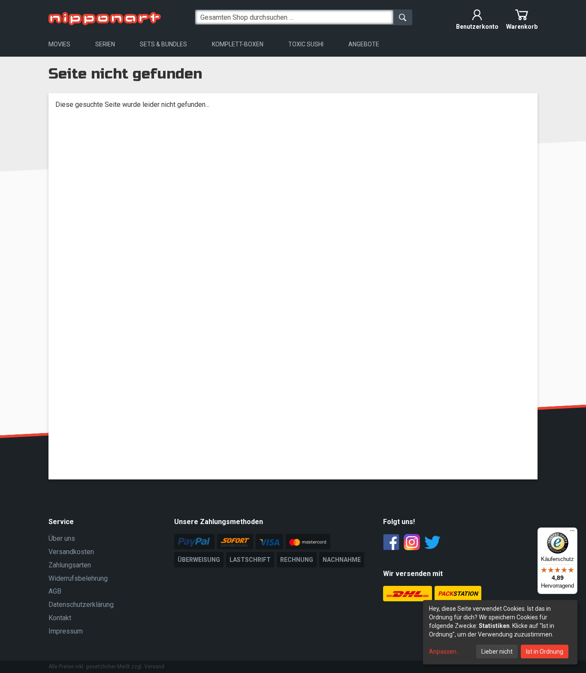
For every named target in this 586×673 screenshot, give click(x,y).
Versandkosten (71, 552)
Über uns (61, 538)
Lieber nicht (497, 651)
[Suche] (402, 17)
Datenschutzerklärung (81, 604)
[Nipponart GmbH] (104, 17)
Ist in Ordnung (544, 651)
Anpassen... (444, 651)
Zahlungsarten (69, 565)
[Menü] (572, 532)
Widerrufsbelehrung (78, 578)
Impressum (65, 631)
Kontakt (59, 618)
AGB (54, 591)
